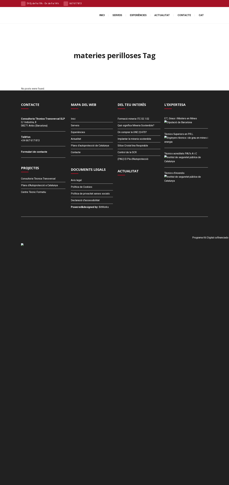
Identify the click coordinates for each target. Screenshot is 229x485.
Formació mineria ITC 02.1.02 (133, 118)
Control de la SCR (127, 152)
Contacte (76, 152)
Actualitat (76, 138)
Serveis (75, 125)
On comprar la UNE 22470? (132, 132)
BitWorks (104, 207)
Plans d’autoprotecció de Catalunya (90, 145)
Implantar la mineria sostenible (134, 138)
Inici (73, 118)
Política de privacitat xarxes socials (90, 193)
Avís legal (76, 180)
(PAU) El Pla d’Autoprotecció (133, 159)
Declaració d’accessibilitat (85, 200)
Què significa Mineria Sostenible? (136, 125)
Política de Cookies (81, 186)
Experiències (78, 132)
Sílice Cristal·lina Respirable (133, 145)
